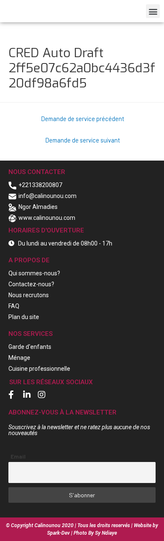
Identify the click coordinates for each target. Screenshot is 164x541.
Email (18, 456)
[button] (153, 11)
